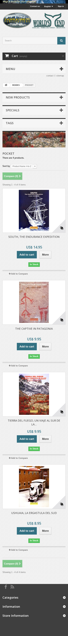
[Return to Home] (6, 85)
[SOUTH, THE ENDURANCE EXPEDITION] (34, 210)
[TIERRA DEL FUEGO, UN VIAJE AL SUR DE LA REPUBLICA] (34, 394)
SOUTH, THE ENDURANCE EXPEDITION (34, 237)
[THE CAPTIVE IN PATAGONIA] (34, 302)
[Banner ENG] (34, 1)
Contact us (35, 6)
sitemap (60, 75)
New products (18, 97)
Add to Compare (19, 274)
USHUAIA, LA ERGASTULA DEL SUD (34, 513)
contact (49, 75)
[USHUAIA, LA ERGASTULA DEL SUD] (34, 486)
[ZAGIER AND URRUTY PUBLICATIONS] (34, 20)
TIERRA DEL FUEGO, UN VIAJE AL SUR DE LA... (34, 422)
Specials (12, 110)
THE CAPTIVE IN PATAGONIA (34, 329)
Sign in (61, 6)
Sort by (6, 166)
